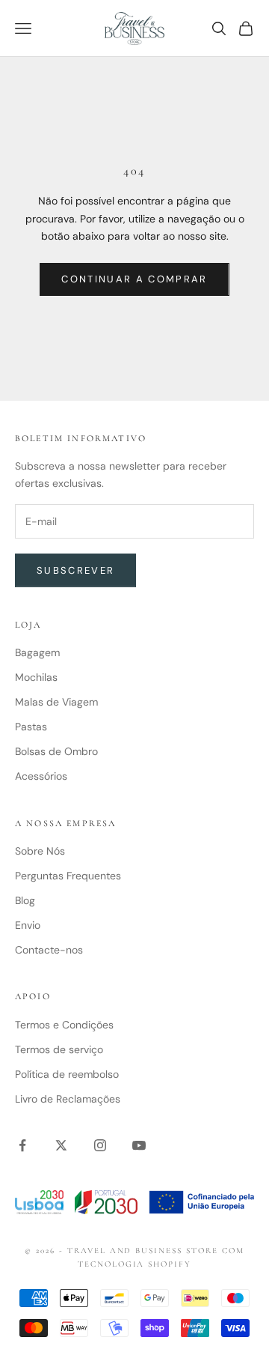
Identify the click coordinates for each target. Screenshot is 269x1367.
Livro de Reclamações (67, 1099)
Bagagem (37, 652)
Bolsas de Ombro (56, 751)
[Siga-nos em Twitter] (61, 1145)
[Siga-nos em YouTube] (139, 1145)
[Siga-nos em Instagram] (100, 1145)
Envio (27, 925)
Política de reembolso (67, 1074)
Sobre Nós (40, 851)
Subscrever (75, 570)
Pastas (31, 726)
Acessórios (41, 776)
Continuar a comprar (134, 279)
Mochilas (36, 677)
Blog (25, 900)
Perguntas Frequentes (68, 875)
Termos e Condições (64, 1024)
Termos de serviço (59, 1049)
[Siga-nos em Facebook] (22, 1145)
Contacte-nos (49, 950)
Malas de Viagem (56, 702)
